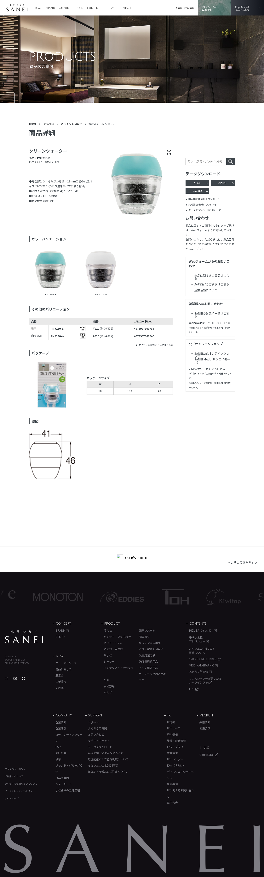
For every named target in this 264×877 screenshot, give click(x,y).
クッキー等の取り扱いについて (21, 783)
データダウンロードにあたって (204, 210)
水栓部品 (109, 686)
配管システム (147, 630)
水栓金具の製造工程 (67, 790)
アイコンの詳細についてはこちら (156, 345)
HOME (38, 8)
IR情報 (178, 8)
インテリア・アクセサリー (118, 671)
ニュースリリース (66, 663)
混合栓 (108, 630)
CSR (58, 747)
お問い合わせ (96, 734)
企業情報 (60, 682)
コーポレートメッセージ (69, 738)
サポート (93, 722)
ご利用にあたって (14, 776)
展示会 (59, 675)
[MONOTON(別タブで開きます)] (35, 597)
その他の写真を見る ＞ (242, 563)
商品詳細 (36, 335)
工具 (141, 680)
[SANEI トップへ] (24, 636)
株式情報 (172, 753)
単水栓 (108, 655)
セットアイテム (113, 643)
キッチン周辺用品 (150, 643)
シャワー (109, 661)
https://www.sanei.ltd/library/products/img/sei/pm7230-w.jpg (101, 270)
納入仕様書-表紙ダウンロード (203, 198)
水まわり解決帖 (198, 671)
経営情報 (172, 734)
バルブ (108, 692)
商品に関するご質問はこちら (211, 276)
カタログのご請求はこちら (211, 284)
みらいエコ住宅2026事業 (103, 765)
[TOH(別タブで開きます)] (153, 596)
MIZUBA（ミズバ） (201, 630)
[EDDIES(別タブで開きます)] (100, 597)
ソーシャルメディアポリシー (20, 791)
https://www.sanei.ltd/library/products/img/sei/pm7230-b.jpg (50, 270)
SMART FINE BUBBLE (202, 659)
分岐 (106, 680)
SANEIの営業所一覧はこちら (211, 314)
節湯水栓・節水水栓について (105, 753)
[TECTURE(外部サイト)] (24, 678)
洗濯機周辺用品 (148, 661)
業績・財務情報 (176, 741)
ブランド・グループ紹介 (68, 769)
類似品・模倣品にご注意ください (108, 772)
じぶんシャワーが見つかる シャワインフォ (205, 680)
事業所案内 (62, 778)
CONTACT (124, 8)
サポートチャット (99, 741)
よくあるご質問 (97, 728)
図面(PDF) (223, 182)
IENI (191, 689)
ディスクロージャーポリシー (180, 775)
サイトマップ (12, 798)
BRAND (50, 8)
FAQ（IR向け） (176, 765)
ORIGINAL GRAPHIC (201, 665)
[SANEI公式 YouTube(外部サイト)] (15, 678)
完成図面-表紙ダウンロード (202, 204)
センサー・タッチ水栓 (117, 637)
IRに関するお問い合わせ (180, 793)
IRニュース (173, 728)
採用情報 (189, 8)
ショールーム (63, 784)
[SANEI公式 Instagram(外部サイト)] (7, 678)
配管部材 (144, 637)
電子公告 (172, 803)
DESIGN (78, 8)
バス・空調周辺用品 (151, 649)
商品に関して (63, 669)
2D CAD (197, 182)
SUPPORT (64, 8)
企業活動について (205, 290)
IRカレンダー (175, 759)
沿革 (58, 759)
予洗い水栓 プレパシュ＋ (197, 639)
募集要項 (204, 728)
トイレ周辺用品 (148, 668)
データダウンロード (100, 747)
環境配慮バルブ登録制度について (108, 759)
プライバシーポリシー (16, 768)
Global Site (206, 755)
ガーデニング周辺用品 (152, 674)
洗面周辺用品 (147, 655)
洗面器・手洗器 (113, 649)
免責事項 (172, 784)
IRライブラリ (175, 747)
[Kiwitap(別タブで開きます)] (201, 597)
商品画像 (197, 190)
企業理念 (60, 728)
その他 (59, 688)
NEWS (111, 8)
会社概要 (60, 753)
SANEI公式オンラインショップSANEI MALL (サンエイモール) (212, 357)
